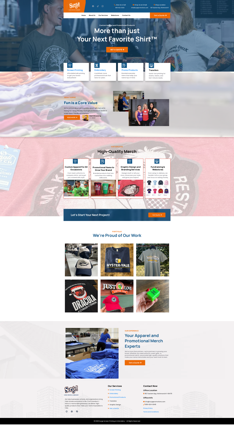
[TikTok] (97, 6)
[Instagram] (102, 6)
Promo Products (130, 70)
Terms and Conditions (151, 412)
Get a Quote (114, 408)
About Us (92, 15)
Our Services (103, 15)
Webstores (115, 15)
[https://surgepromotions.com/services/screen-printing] (70, 65)
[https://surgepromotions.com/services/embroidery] (97, 65)
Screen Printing (75, 70)
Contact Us (126, 15)
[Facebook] (93, 6)
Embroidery (100, 70)
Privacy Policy (148, 408)
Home (84, 15)
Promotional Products (118, 397)
